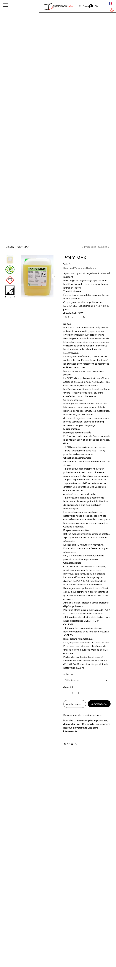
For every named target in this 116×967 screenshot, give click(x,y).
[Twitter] (75, 743)
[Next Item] (54, 276)
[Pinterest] (72, 743)
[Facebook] (68, 743)
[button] (112, 10)
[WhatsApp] (64, 743)
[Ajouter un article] (78, 693)
